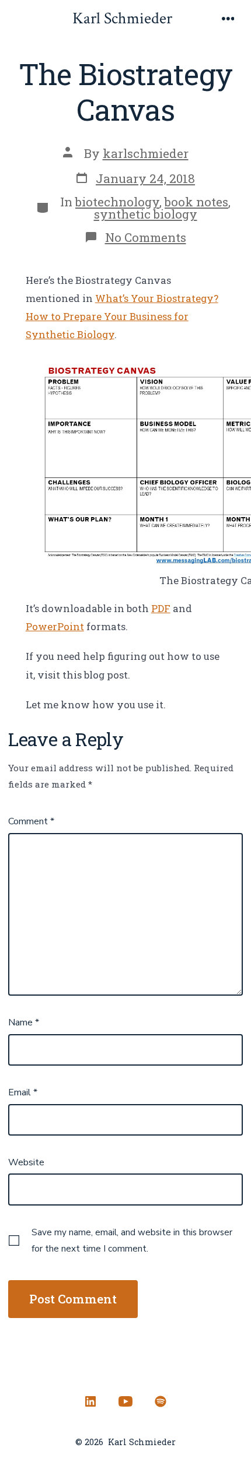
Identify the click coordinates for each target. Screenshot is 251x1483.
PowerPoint (55, 626)
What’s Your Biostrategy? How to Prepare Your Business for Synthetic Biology (122, 316)
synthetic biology (145, 214)
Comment (31, 821)
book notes (196, 202)
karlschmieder (146, 153)
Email (22, 1092)
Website (26, 1162)
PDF (160, 608)
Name (23, 1022)
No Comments (145, 237)
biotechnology (117, 202)
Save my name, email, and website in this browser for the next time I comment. (132, 1240)
